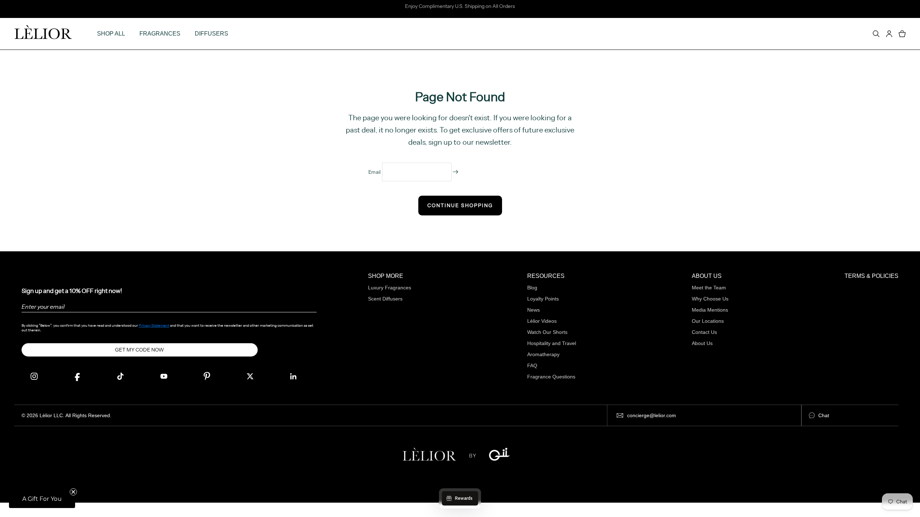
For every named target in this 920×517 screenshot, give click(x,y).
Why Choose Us (710, 299)
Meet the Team (709, 287)
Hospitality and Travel (551, 343)
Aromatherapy (543, 354)
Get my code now (139, 349)
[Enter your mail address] (455, 172)
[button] (42, 499)
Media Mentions (710, 310)
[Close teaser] (73, 491)
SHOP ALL (111, 34)
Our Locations (708, 321)
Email (375, 172)
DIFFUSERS (211, 34)
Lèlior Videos (542, 321)
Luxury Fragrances (389, 287)
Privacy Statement (154, 325)
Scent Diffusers (385, 299)
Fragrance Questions (551, 376)
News (533, 310)
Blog (532, 287)
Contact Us (704, 332)
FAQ (532, 365)
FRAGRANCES (159, 34)
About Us (702, 343)
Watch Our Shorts (547, 332)
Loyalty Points (543, 299)
